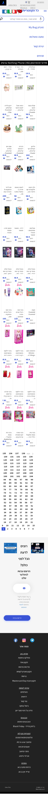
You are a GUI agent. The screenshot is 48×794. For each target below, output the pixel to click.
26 (26, 519)
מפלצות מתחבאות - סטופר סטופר (31, 231)
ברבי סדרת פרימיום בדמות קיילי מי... (7, 395)
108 (24, 473)
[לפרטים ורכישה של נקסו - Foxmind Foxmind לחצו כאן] (30, 297)
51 (32, 505)
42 (15, 509)
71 (10, 492)
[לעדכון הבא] (1, 62)
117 (18, 466)
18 (15, 522)
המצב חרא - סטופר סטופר (7, 230)
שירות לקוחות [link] (24, 688)
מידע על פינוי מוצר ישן (24, 710)
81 (32, 489)
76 (4, 489)
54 (15, 502)
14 (28, 525)
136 (10, 453)
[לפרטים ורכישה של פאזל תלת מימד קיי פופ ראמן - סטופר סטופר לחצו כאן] (7, 257)
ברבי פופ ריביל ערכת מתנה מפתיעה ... (19, 313)
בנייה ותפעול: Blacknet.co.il (40, 788)
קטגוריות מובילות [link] (24, 733)
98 (26, 479)
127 (18, 460)
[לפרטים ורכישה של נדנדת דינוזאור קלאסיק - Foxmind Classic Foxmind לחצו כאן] (18, 134)
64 (4, 496)
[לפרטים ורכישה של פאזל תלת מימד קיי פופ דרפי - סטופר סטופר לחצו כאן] (30, 257)
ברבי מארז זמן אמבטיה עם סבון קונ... (19, 434)
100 (5, 476)
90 (15, 483)
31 (21, 515)
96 (15, 479)
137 (17, 453)
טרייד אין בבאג (24, 771)
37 (21, 512)
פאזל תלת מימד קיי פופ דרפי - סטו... (31, 271)
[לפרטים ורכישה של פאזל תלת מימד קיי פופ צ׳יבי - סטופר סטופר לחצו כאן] (18, 257)
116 (11, 466)
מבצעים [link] (24, 717)
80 (26, 489)
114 (31, 469)
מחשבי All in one (24, 742)
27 (32, 519)
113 (24, 469)
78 (15, 489)
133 (24, 456)
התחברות (40, 2)
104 (31, 476)
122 (18, 463)
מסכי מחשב (24, 751)
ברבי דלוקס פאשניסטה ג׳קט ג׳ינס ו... (19, 353)
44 (26, 509)
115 (5, 466)
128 (24, 460)
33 (32, 515)
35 (10, 512)
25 (21, 519)
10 (7, 525)
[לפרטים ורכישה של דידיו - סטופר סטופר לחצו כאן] (18, 216)
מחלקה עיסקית (24, 657)
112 (18, 469)
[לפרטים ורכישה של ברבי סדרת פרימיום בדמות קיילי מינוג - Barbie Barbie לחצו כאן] (7, 379)
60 (15, 499)
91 (21, 483)
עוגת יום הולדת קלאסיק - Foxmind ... (7, 149)
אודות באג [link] (24, 653)
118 (24, 466)
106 (11, 473)
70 (5, 492)
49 (21, 505)
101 (11, 476)
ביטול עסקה (12, 5)
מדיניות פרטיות (24, 667)
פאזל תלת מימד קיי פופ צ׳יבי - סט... (19, 271)
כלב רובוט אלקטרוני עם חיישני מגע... (31, 189)
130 (5, 456)
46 (5, 505)
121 (11, 463)
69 (32, 496)
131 (11, 456)
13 (23, 525)
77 (10, 489)
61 (21, 499)
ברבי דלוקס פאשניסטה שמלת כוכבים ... (18, 395)
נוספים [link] (24, 763)
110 (5, 469)
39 (31, 512)
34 (5, 512)
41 (10, 509)
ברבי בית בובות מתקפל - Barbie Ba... (7, 435)
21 (32, 522)
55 (21, 502)
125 (5, 460)
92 (26, 483)
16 (5, 522)
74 (26, 492)
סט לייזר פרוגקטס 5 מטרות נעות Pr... (7, 190)
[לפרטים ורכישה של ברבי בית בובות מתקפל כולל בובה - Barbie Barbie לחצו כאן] (30, 420)
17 (10, 522)
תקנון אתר (24, 662)
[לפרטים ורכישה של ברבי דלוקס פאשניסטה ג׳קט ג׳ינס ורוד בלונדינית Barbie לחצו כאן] (18, 338)
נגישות (24, 676)
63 (32, 499)
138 (23, 453)
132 (18, 456)
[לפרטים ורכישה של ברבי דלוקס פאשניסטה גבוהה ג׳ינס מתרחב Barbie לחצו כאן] (7, 338)
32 (26, 515)
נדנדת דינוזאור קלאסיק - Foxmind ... (19, 149)
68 (26, 496)
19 (21, 522)
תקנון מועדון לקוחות (24, 671)
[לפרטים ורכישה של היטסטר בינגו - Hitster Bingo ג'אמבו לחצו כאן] (30, 338)
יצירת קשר (38, 46)
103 (24, 476)
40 (5, 509)
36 (15, 512)
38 (26, 512)
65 (10, 496)
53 (10, 502)
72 (15, 492)
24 (15, 519)
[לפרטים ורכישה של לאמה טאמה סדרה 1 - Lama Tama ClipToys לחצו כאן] (18, 175)
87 (32, 486)
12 (18, 525)
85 (21, 486)
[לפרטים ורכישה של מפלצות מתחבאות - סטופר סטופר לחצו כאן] (30, 216)
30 (16, 515)
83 (10, 486)
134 (31, 456)
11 (12, 525)
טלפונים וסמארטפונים (24, 737)
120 (5, 463)
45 (32, 509)
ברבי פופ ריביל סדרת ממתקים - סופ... (7, 313)
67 (21, 496)
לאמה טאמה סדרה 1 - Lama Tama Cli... (18, 190)
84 (15, 486)
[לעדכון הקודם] (46, 62)
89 (10, 483)
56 (26, 502)
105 (5, 473)
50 (26, 505)
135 (4, 453)
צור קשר (24, 701)
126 (11, 460)
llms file (7, 787)
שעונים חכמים (24, 746)
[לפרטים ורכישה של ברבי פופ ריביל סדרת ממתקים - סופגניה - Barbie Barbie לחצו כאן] (7, 297)
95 (10, 479)
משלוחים (24, 692)
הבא (28, 453)
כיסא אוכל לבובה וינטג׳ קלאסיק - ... (19, 107)
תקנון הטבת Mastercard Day (24, 680)
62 (26, 499)
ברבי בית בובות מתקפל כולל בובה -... (30, 434)
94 (4, 479)
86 (26, 486)
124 (31, 463)
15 (34, 525)
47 (10, 505)
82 (4, 486)
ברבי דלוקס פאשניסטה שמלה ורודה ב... (31, 395)
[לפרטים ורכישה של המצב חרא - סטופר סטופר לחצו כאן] (7, 216)
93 (32, 483)
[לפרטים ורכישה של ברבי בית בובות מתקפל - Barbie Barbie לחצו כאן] (7, 420)
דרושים (32, 7)
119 (31, 466)
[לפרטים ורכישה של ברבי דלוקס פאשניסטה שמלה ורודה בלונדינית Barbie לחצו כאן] (30, 379)
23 (10, 519)
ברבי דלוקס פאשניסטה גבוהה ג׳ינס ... (7, 354)
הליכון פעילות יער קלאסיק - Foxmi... (31, 149)
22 (4, 519)
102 (18, 476)
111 (11, 469)
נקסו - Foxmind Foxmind (32, 312)
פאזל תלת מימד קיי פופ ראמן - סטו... (7, 271)
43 (21, 509)
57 (31, 502)
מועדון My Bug (36, 27)
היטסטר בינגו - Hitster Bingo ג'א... (30, 353)
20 (26, 522)
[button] (32, 75)
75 (32, 492)
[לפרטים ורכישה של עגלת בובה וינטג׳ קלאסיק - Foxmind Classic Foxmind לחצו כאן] (30, 93)
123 (24, 463)
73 (21, 492)
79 (21, 489)
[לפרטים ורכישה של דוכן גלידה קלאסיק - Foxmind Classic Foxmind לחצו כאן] (7, 93)
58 (5, 499)
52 (5, 502)
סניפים (40, 55)
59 (10, 499)
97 (21, 479)
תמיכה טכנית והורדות (27, 5)
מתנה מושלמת (36, 37)
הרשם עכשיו (17, 618)
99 (32, 479)
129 (31, 460)
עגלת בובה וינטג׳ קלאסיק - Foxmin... (31, 108)
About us (23, 7)
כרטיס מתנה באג (24, 767)
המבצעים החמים (24, 721)
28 (5, 515)
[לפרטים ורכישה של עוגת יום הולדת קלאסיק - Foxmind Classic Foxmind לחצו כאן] (7, 134)
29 (10, 515)
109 (31, 473)
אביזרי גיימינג (24, 756)
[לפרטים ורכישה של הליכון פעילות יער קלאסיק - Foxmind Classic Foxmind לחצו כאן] (30, 134)
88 (4, 483)
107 (18, 473)
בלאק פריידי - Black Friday (24, 726)
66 (15, 496)
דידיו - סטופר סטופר (18, 229)
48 (16, 505)
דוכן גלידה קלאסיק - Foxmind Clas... (8, 108)
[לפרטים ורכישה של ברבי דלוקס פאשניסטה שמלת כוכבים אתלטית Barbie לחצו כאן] (18, 379)
